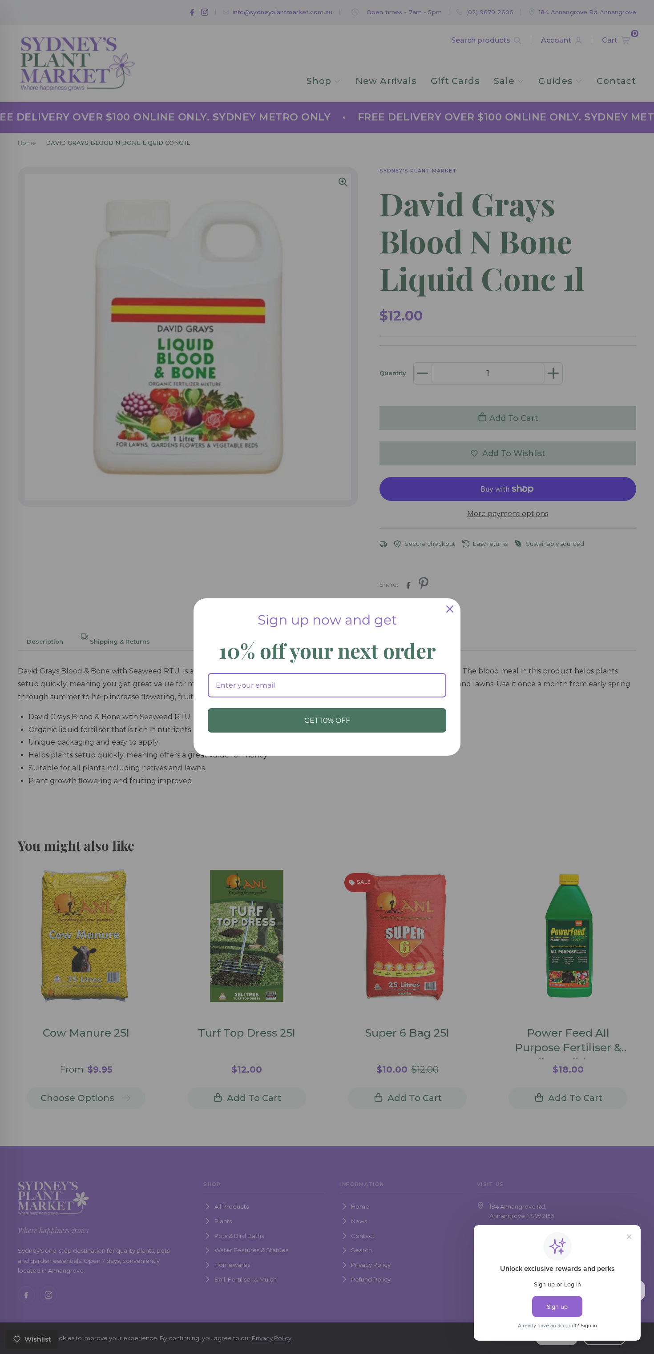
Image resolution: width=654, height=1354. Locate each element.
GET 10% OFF (327, 720)
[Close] (449, 609)
